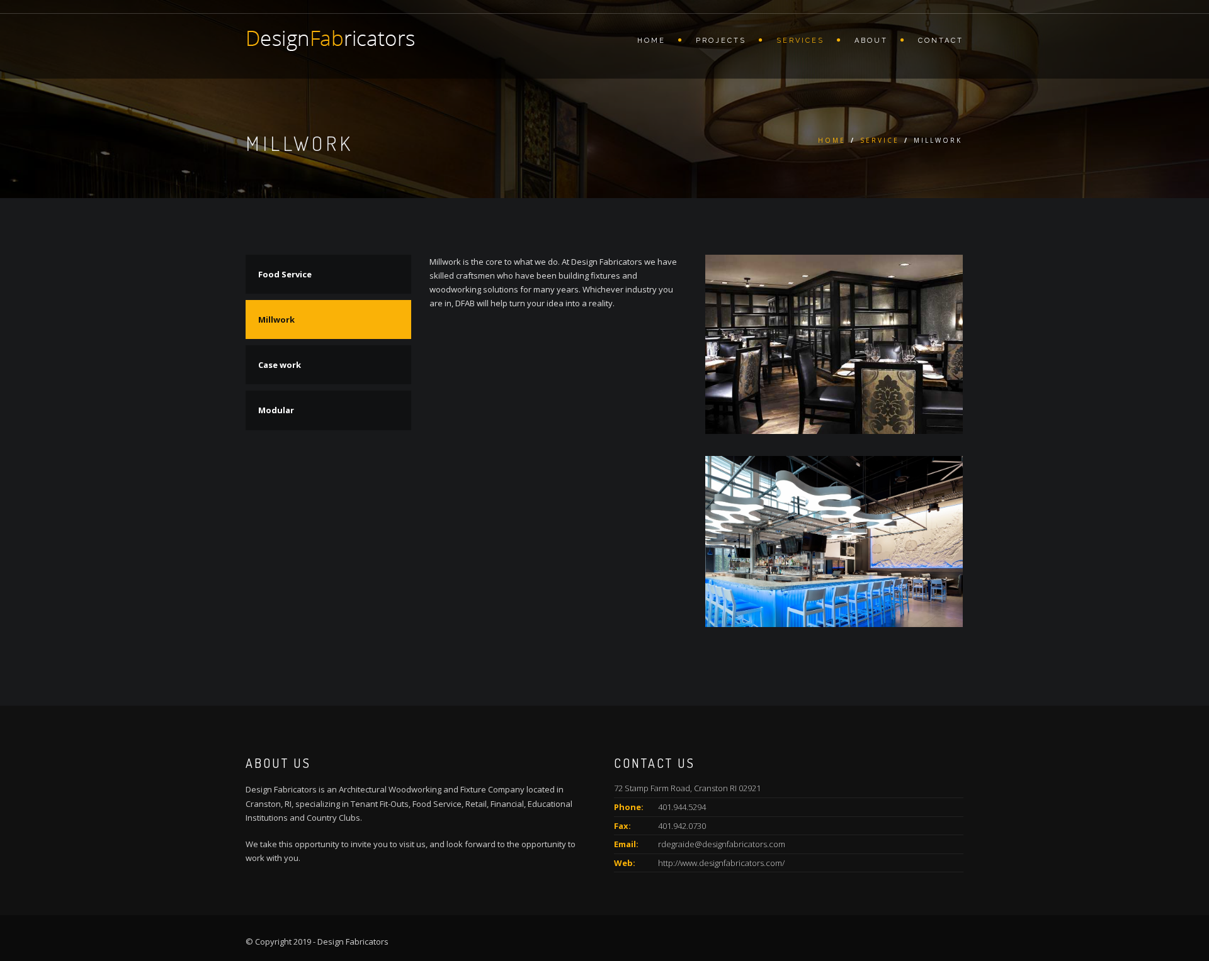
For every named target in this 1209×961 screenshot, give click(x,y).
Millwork (276, 319)
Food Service (285, 274)
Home (651, 40)
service (879, 140)
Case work (279, 364)
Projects (721, 40)
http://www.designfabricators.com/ (721, 863)
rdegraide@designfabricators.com (721, 844)
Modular (276, 410)
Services (800, 40)
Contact (940, 40)
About (871, 40)
